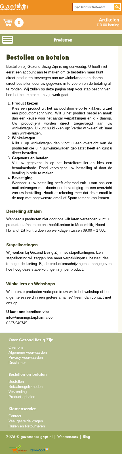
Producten (63, 40)
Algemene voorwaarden (28, 352)
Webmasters (67, 437)
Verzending (18, 392)
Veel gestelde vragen (26, 421)
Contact (15, 416)
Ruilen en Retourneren (27, 426)
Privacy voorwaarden (26, 357)
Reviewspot (39, 449)
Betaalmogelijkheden (26, 387)
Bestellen (16, 381)
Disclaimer (17, 362)
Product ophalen (22, 397)
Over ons (16, 347)
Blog (86, 437)
